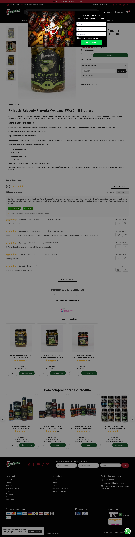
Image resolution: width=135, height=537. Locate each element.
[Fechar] (104, 13)
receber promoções (94, 38)
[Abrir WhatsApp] (127, 531)
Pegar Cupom (91, 42)
